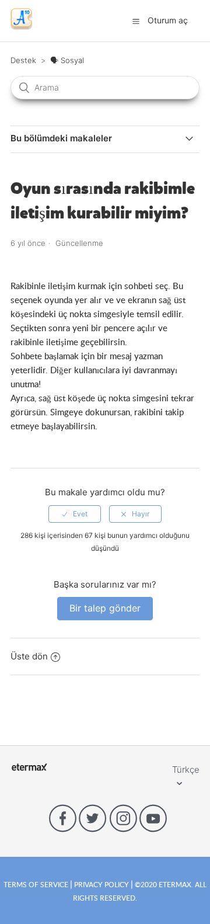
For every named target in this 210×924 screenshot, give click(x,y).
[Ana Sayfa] (21, 26)
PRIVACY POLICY (101, 884)
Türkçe (186, 769)
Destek (23, 60)
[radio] (74, 514)
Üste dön (29, 656)
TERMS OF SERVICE (37, 884)
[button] (135, 21)
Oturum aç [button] (168, 20)
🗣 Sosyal (67, 60)
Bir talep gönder (105, 608)
